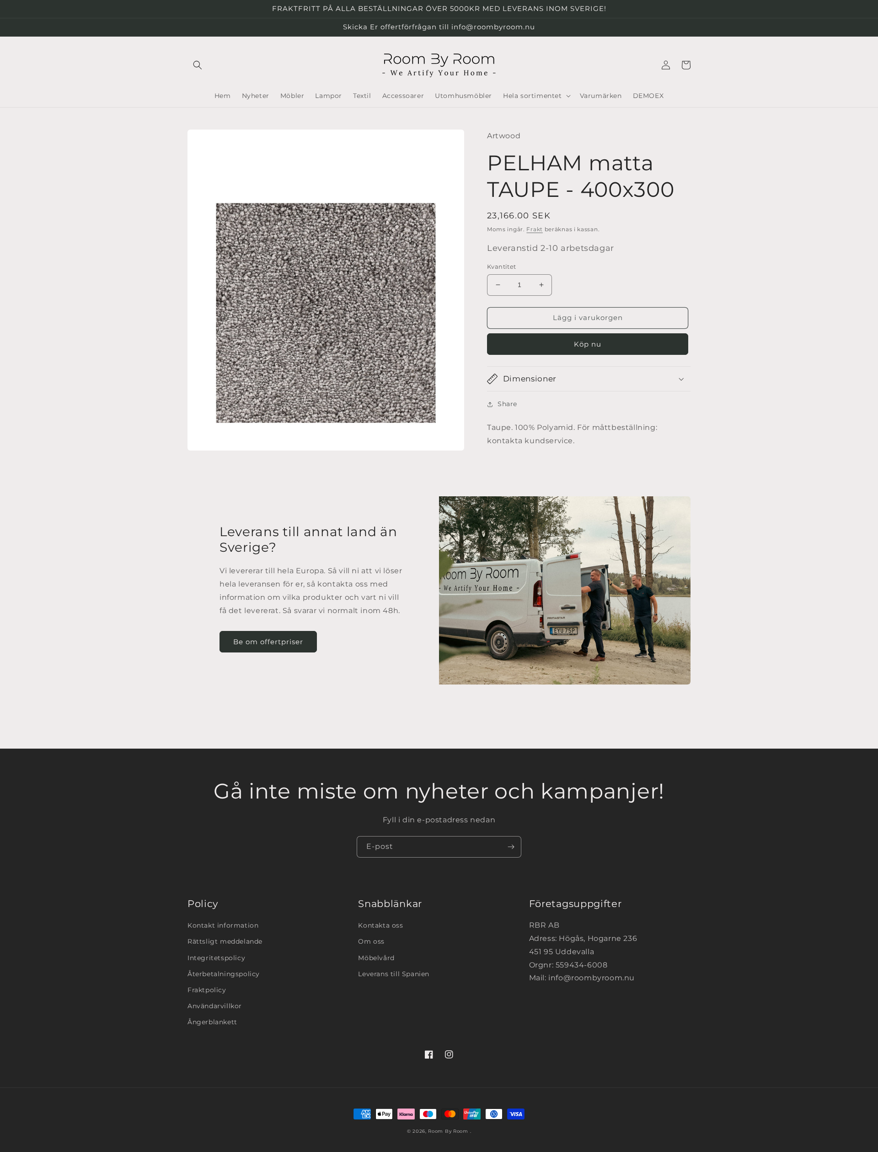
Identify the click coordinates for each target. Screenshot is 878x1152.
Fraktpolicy (206, 990)
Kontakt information (222, 925)
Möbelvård (376, 958)
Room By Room (448, 1131)
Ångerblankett (212, 1022)
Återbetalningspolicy (223, 974)
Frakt (534, 229)
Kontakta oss (380, 925)
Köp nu (587, 344)
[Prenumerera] (511, 847)
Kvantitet (501, 266)
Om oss (371, 941)
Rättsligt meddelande (224, 941)
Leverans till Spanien (393, 974)
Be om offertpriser (268, 641)
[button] (197, 65)
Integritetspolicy (216, 958)
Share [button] (507, 404)
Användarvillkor (214, 1006)
